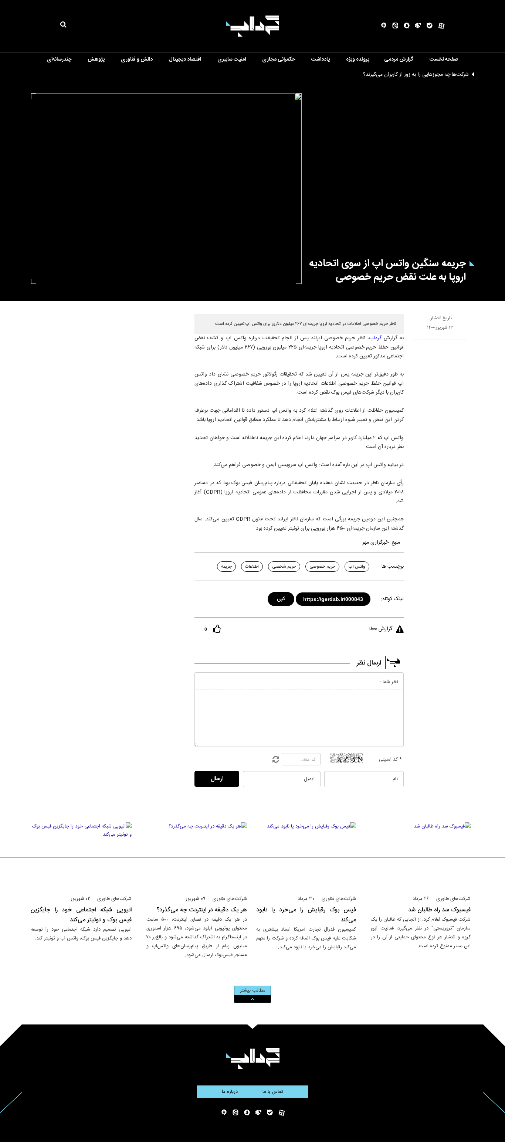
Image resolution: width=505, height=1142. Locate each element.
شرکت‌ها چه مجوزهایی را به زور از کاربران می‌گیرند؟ (416, 74)
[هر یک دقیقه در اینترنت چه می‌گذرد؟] (196, 855)
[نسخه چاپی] (416, 343)
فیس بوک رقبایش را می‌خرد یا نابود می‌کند (306, 915)
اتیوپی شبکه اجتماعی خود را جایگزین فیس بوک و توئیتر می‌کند (81, 915)
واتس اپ (357, 566)
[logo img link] (252, 26)
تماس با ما (272, 1092)
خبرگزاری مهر (375, 542)
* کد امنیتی (390, 759)
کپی (281, 598)
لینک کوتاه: (392, 599)
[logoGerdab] (252, 1058)
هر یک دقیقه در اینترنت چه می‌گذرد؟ (201, 910)
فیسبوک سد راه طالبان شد (439, 910)
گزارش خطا (380, 629)
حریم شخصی (284, 566)
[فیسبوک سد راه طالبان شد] (421, 855)
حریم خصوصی (322, 566)
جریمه (226, 566)
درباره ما (230, 1092)
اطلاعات (252, 566)
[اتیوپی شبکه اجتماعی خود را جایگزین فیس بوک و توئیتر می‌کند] (81, 855)
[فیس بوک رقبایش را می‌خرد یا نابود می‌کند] (306, 855)
